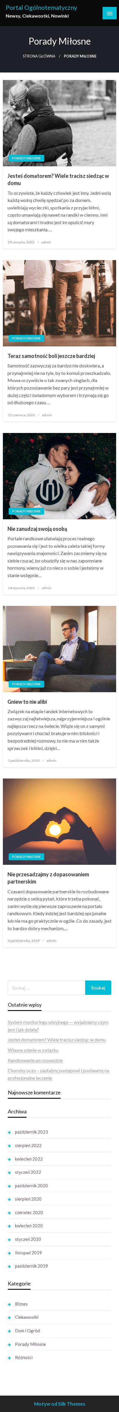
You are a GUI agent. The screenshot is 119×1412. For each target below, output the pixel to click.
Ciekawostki (26, 1317)
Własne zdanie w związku (33, 1050)
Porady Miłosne (26, 158)
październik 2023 (31, 1131)
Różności (24, 1357)
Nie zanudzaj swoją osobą (37, 529)
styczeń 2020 (28, 1239)
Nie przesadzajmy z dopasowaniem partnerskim (48, 878)
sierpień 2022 (28, 1145)
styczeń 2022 (28, 1172)
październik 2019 (31, 1265)
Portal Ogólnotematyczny (41, 7)
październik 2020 (31, 1185)
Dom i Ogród (27, 1330)
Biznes (21, 1303)
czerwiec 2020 (29, 1212)
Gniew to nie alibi (27, 702)
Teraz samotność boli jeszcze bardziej (51, 356)
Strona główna (39, 56)
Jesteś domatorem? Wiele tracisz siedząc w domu (58, 179)
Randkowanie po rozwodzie (35, 1060)
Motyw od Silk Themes (59, 1404)
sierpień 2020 (28, 1198)
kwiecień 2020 (29, 1225)
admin (46, 242)
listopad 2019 (28, 1252)
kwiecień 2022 (29, 1158)
